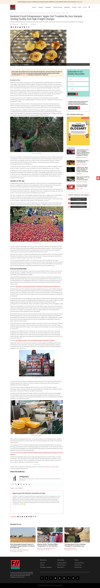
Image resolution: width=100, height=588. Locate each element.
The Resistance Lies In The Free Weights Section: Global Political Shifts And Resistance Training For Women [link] (83, 152)
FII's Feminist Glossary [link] (75, 114)
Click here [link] (79, 1)
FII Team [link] (80, 188)
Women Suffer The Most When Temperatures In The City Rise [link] (47, 545)
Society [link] (12, 12)
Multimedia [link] (67, 7)
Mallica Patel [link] (42, 548)
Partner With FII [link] (61, 565)
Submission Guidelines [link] (45, 567)
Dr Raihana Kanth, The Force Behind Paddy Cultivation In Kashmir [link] (35, 340)
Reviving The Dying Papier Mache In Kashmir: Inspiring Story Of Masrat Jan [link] (38, 286)
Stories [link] (34, 7)
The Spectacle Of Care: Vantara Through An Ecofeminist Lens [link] (74, 545)
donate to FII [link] (24, 74)
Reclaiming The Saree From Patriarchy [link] (83, 161)
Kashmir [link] (21, 488)
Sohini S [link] (80, 173)
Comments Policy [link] (79, 562)
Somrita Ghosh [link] (16, 550)
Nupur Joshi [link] (51, 548)
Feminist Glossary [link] (57, 7)
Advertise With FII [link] (61, 562)
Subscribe (71, 94)
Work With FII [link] (60, 567)
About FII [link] (42, 562)
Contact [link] (42, 565)
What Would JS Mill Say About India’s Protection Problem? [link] (83, 178)
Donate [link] (85, 7)
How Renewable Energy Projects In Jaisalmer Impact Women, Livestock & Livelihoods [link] (22, 545)
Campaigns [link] (48, 7)
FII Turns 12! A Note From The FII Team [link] (82, 185)
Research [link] (41, 7)
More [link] (79, 7)
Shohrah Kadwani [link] (82, 181)
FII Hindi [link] (74, 7)
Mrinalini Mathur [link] (82, 157)
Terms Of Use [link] (78, 565)
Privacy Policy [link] (78, 567)
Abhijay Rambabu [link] (70, 548)
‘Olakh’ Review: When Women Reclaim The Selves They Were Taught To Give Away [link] (82, 169)
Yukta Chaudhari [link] (82, 164)
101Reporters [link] (15, 24)
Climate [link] (17, 12)
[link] (98, 178)
